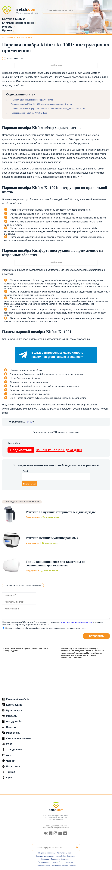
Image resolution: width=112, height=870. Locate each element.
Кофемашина (14, 704)
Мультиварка (32, 543)
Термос (10, 772)
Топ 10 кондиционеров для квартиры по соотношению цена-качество (55, 563)
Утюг (9, 744)
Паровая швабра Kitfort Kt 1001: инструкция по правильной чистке (42, 104)
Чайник (10, 760)
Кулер (9, 777)
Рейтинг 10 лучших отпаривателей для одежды (61, 512)
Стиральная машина (18, 738)
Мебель (7, 26)
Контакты (60, 853)
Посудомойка (14, 721)
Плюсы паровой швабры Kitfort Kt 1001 (29, 113)
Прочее (7, 30)
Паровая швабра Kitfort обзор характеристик (32, 100)
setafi (56, 810)
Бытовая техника (13, 18)
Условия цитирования (45, 856)
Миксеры (11, 716)
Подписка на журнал (46, 853)
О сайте (69, 853)
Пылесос (11, 727)
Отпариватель (33, 517)
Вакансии (45, 859)
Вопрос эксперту (66, 862)
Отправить (96, 635)
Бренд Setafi (60, 856)
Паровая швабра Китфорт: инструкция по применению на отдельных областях (48, 108)
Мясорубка (13, 732)
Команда (70, 856)
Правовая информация (60, 859)
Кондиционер (32, 570)
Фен (8, 755)
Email (25, 471)
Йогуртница (13, 766)
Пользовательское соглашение (48, 865)
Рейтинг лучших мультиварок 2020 (52, 538)
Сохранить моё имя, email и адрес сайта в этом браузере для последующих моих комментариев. (45, 628)
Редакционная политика (48, 862)
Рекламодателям (69, 865)
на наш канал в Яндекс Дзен (46, 450)
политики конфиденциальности (76, 622)
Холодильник (14, 749)
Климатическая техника (18, 22)
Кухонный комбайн (18, 699)
